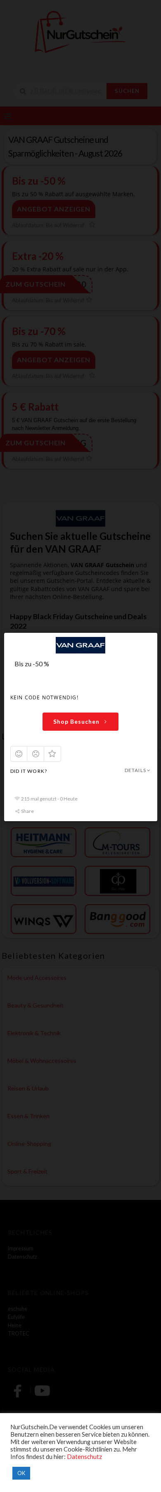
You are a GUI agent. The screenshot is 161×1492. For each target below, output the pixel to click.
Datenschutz (84, 1456)
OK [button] (21, 1473)
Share (27, 811)
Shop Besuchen (76, 721)
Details (135, 770)
